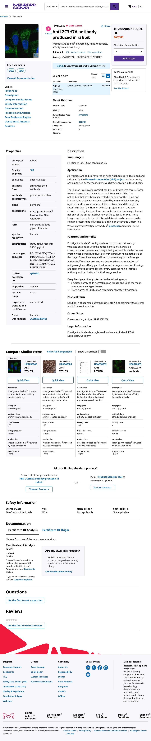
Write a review (78, 52)
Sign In (60, 65)
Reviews (10, 126)
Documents (29, 569)
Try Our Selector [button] (102, 487)
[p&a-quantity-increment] (141, 51)
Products (4, 16)
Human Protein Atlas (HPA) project (105, 179)
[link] (15, 667)
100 (32, 170)
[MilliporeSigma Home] (24, 6)
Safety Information (16, 104)
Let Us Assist (121, 88)
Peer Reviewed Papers (18, 117)
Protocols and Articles (17, 112)
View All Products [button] (39, 489)
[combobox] (82, 6)
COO (21, 70)
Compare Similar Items (18, 99)
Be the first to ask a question (25, 600)
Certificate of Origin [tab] (55, 530)
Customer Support (23, 579)
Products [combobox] (50, 6)
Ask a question (95, 52)
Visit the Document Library (58, 571)
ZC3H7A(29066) (38, 318)
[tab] (6, 16)
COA (11, 70)
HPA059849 (83, 115)
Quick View (23, 380)
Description (11, 95)
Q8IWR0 (82, 122)
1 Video (48, 33)
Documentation (14, 108)
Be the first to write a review (26, 626)
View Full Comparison (59, 351)
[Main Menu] (6, 6)
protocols (114, 226)
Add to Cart (128, 58)
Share (107, 26)
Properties (11, 90)
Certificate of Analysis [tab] (23, 530)
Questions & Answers (17, 121)
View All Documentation (21, 78)
